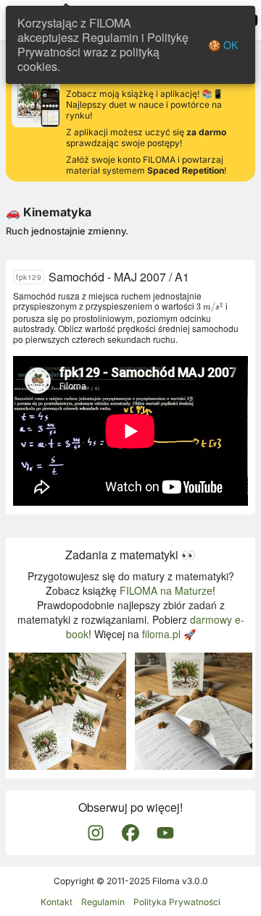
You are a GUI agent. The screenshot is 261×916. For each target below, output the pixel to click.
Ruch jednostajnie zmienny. (67, 231)
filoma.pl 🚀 (169, 634)
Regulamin (103, 901)
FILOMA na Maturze (166, 590)
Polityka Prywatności (176, 901)
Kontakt (56, 901)
